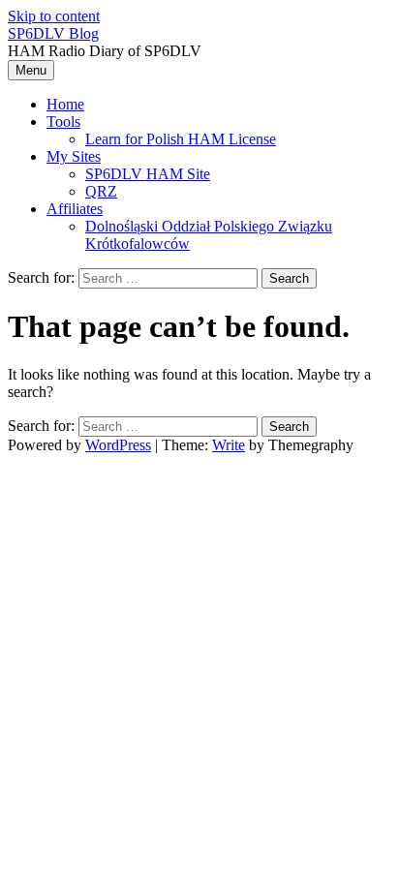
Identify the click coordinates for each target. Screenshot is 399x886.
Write (228, 445)
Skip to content (54, 16)
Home (65, 104)
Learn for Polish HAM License (180, 139)
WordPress (118, 445)
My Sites (73, 156)
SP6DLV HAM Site (147, 174)
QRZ (101, 191)
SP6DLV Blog (53, 33)
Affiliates (74, 208)
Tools (63, 121)
